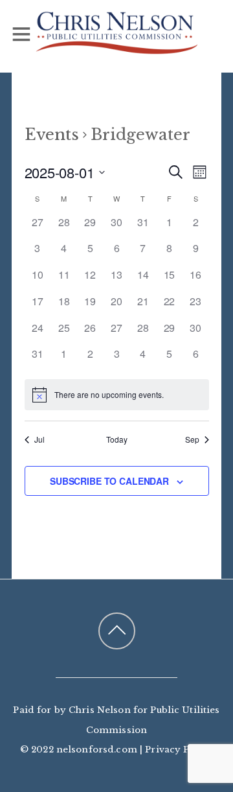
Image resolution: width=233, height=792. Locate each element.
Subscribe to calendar (109, 480)
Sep (192, 439)
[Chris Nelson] (116, 48)
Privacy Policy (179, 749)
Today (117, 439)
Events (52, 134)
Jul (39, 439)
